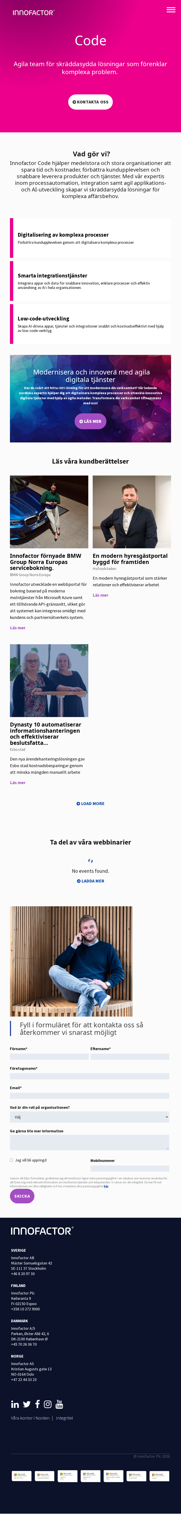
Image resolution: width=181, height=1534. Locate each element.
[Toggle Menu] (171, 10)
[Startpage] (35, 13)
